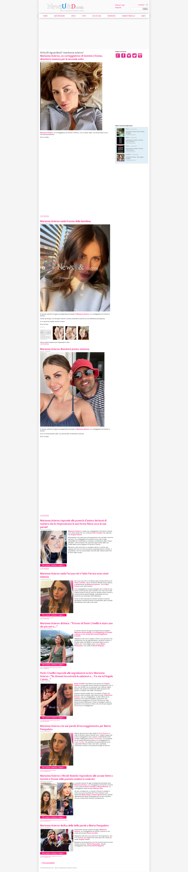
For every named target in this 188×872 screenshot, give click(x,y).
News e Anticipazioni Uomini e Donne (72, 11)
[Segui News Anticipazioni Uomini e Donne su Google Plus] (117, 55)
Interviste (112, 16)
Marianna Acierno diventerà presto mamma (64, 349)
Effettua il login (120, 5)
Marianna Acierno (46, 132)
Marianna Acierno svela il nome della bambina (65, 221)
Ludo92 (135, 157)
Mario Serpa (86, 794)
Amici (143, 16)
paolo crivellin (57, 720)
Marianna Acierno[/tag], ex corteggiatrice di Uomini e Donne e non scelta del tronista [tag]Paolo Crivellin (93, 634)
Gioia (135, 131)
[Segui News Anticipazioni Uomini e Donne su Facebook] (123, 55)
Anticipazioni (59, 16)
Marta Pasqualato (96, 738)
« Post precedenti (48, 863)
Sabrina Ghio (98, 788)
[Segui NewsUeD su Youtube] (140, 55)
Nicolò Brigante (98, 646)
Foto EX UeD (46, 216)
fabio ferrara (44, 617)
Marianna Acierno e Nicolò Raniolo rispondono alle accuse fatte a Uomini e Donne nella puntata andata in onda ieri (76, 777)
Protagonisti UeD (47, 771)
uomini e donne (58, 667)
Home (45, 16)
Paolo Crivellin (97, 533)
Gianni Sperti (97, 794)
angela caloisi (44, 720)
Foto (84, 16)
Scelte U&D (96, 16)
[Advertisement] (94, 34)
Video (73, 16)
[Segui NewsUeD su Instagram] (129, 55)
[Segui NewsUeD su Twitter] (134, 55)
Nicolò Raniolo (102, 786)
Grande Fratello (128, 16)
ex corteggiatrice (45, 667)
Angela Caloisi (76, 534)
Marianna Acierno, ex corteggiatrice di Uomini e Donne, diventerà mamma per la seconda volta (71, 57)
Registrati (118, 7)
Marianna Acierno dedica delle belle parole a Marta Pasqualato (74, 825)
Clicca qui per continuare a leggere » (53, 565)
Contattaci (141, 5)
